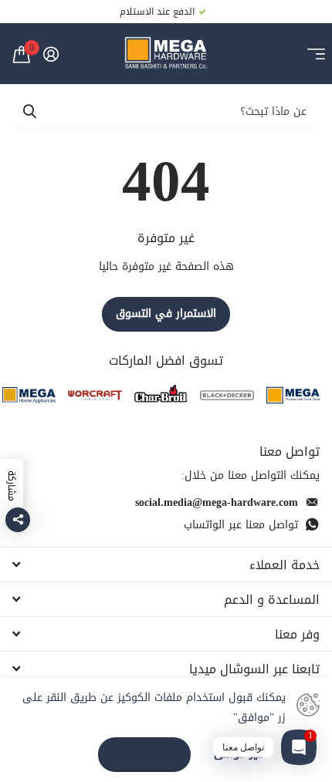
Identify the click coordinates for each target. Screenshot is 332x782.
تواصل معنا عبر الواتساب (241, 524)
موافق (145, 753)
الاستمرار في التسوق (166, 313)
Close (166, 564)
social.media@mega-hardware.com (216, 502)
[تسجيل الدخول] (50, 53)
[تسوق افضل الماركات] (293, 395)
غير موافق (238, 754)
